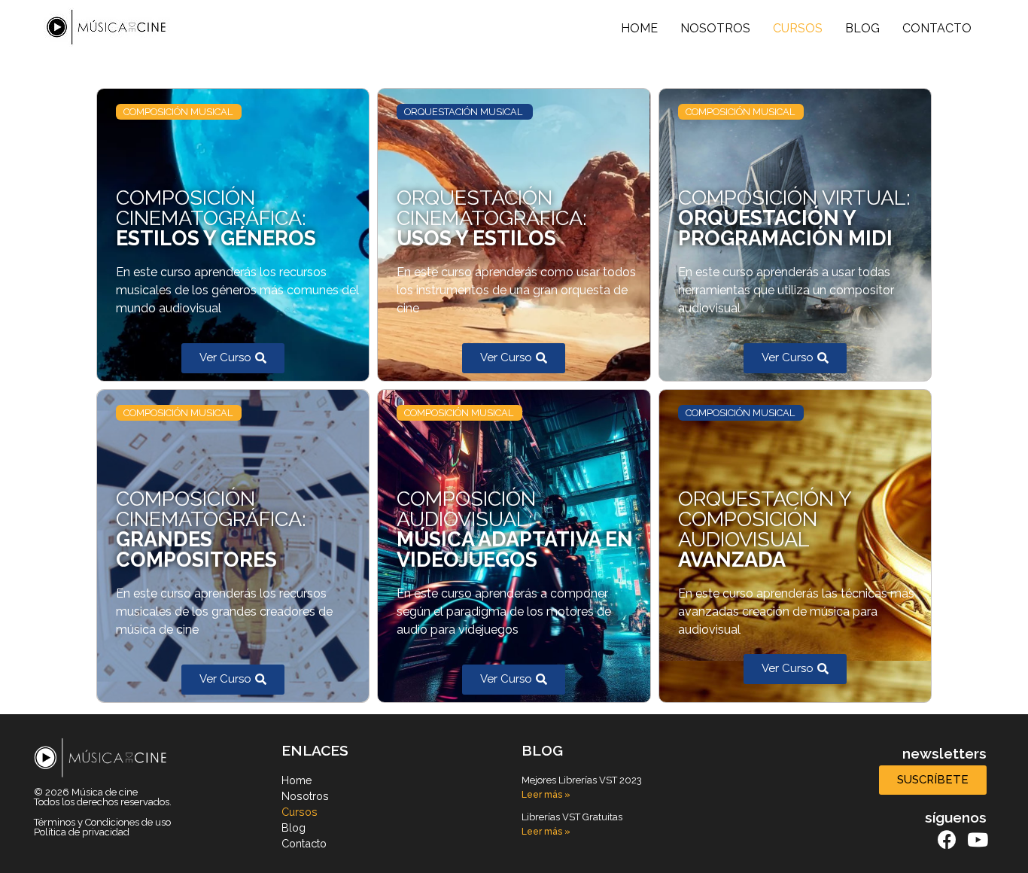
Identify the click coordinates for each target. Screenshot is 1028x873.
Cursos (798, 28)
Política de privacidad (81, 832)
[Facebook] (947, 839)
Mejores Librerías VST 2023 (582, 780)
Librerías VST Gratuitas (572, 817)
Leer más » (546, 794)
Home (639, 28)
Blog (862, 28)
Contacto (937, 28)
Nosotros (715, 28)
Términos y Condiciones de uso (102, 822)
